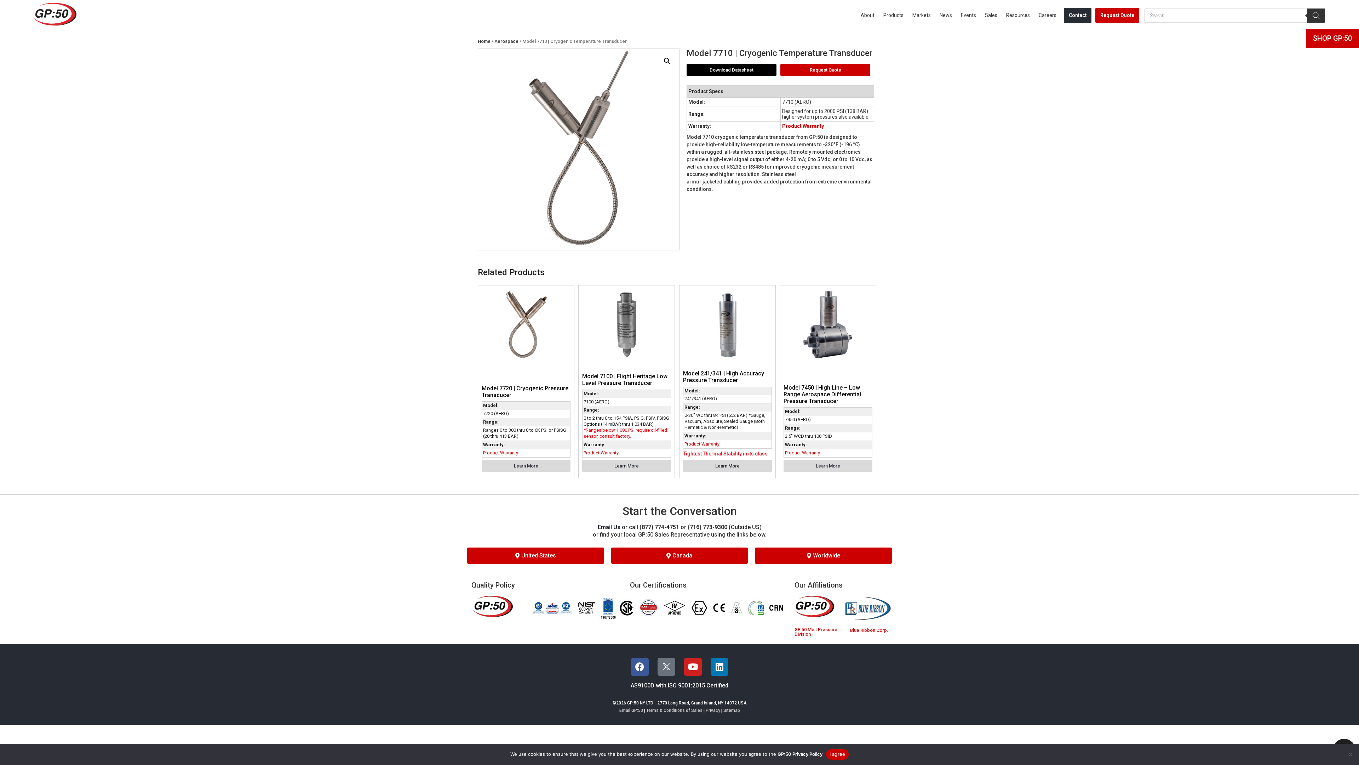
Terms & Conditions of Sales (674, 710)
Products (893, 15)
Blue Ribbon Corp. (869, 630)
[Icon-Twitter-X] (666, 667)
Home (484, 41)
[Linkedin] (719, 667)
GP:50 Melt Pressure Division (816, 632)
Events (968, 15)
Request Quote (1117, 15)
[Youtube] (693, 667)
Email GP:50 (631, 710)
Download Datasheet (731, 70)
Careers (1047, 15)
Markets (921, 15)
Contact (1077, 15)
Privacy (713, 710)
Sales (991, 15)
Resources (1018, 15)
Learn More (526, 466)
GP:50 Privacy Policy (800, 754)
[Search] (1316, 15)
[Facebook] (640, 667)
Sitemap (731, 710)
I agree (837, 754)
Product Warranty (803, 126)
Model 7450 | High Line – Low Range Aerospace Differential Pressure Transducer (822, 394)
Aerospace (506, 41)
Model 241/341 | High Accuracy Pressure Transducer (723, 377)
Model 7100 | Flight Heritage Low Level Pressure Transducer (624, 379)
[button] (667, 61)
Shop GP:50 (1332, 38)
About (868, 15)
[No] (1350, 754)
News (946, 15)
